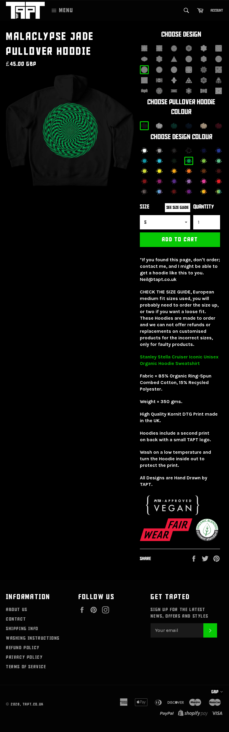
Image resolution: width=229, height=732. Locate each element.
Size (144, 207)
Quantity (203, 207)
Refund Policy (23, 647)
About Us (16, 609)
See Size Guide (177, 207)
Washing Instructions (33, 638)
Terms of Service (26, 666)
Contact (16, 619)
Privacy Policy (24, 657)
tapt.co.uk (33, 704)
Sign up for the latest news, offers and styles (179, 612)
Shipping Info (22, 628)
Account (217, 10)
